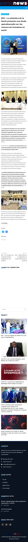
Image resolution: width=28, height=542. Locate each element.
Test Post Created (6, 509)
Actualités (5, 14)
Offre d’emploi (6, 488)
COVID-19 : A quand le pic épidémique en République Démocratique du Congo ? (12, 382)
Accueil (4, 479)
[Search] (25, 309)
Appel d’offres (6, 485)
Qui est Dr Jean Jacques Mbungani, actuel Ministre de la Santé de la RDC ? (13, 359)
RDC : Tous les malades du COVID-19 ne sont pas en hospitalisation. (13, 336)
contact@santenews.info (9, 464)
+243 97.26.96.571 (7, 461)
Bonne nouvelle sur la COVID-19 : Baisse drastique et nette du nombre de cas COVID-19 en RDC (13, 433)
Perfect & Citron (15, 539)
